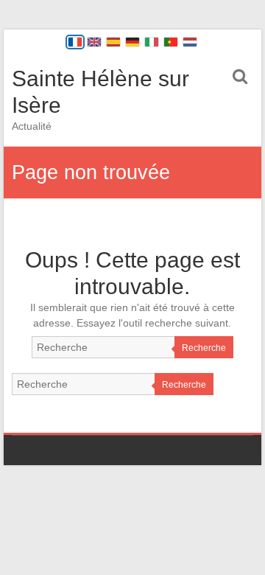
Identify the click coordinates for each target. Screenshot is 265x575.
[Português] (170, 42)
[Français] (75, 42)
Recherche (204, 348)
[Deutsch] (132, 42)
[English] (94, 42)
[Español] (113, 42)
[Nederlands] (190, 42)
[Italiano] (151, 42)
